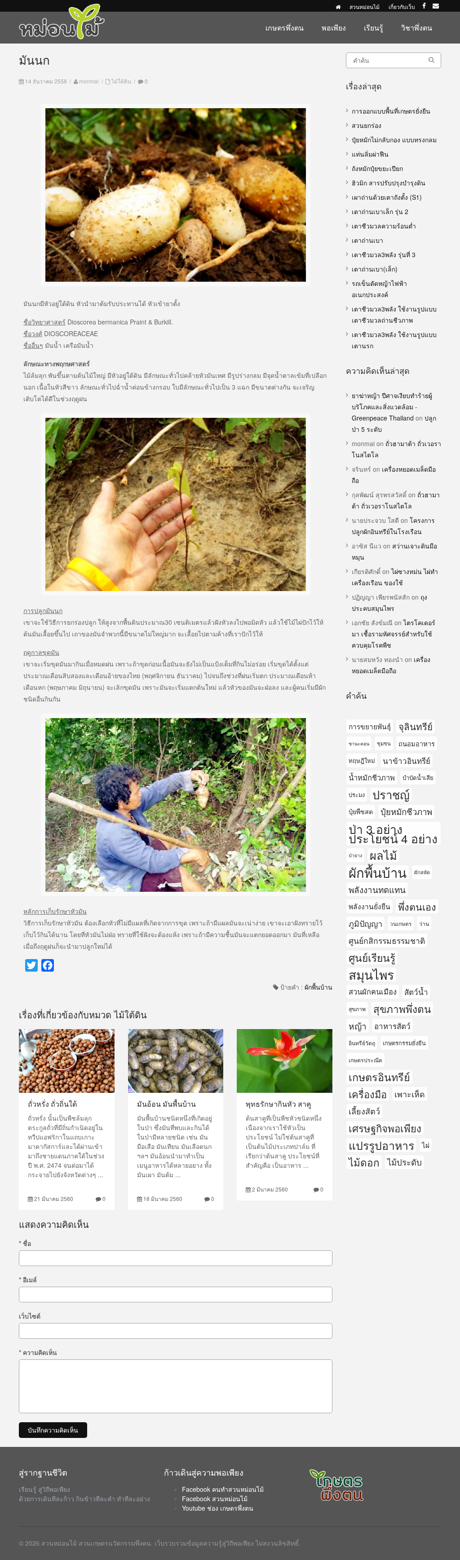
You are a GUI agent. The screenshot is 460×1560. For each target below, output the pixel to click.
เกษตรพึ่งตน (284, 27)
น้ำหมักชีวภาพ (372, 777)
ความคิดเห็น (38, 1352)
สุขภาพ (357, 1008)
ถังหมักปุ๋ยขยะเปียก (377, 168)
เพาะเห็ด (409, 1094)
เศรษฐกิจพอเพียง (385, 1128)
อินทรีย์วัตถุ (362, 1043)
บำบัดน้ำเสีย (417, 777)
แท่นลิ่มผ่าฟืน (370, 153)
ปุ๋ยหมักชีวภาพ (406, 811)
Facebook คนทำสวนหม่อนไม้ (223, 1489)
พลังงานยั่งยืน (369, 906)
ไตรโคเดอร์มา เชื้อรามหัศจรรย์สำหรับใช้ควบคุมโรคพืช (393, 633)
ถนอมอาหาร (416, 743)
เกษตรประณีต (365, 1060)
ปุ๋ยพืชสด (361, 811)
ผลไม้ (383, 855)
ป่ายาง (355, 855)
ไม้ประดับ (404, 1162)
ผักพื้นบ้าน (318, 986)
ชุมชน (384, 743)
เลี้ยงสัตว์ (364, 1111)
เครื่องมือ (368, 1094)
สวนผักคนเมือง (373, 991)
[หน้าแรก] (338, 6)
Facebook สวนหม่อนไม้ (215, 1498)
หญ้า (358, 1026)
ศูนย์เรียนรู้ (372, 957)
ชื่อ (25, 1243)
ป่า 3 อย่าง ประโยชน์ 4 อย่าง (393, 833)
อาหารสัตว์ (392, 1025)
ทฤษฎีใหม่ (362, 760)
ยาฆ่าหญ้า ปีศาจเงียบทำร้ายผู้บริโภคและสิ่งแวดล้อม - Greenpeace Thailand (392, 406)
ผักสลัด (422, 872)
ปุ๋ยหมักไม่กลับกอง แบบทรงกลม (394, 139)
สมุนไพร (371, 974)
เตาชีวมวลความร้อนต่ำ (384, 225)
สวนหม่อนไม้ (364, 6)
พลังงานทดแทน (377, 889)
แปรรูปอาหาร (381, 1145)
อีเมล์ (28, 1279)
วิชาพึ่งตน (416, 27)
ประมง (357, 794)
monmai (89, 81)
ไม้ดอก (364, 1162)
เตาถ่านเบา (367, 240)
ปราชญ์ (391, 794)
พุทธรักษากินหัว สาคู (278, 1104)
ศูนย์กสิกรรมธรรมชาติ (387, 940)
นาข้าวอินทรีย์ (406, 760)
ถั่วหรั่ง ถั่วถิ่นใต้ (52, 1104)
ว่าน (424, 923)
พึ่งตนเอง (417, 906)
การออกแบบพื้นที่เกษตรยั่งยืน (391, 110)
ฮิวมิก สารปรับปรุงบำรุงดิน (388, 182)
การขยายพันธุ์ (370, 726)
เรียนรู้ (373, 27)
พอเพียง (334, 27)
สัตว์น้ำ (416, 991)
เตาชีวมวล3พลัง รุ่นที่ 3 (384, 254)
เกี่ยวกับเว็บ (402, 6)
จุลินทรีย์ (415, 726)
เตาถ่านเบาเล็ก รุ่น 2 (380, 211)
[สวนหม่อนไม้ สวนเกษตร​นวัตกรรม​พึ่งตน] (62, 8)
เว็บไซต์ (29, 1315)
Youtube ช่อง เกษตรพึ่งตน (217, 1507)
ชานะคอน (359, 743)
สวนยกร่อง (366, 125)
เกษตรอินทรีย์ (379, 1076)
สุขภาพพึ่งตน (402, 1008)
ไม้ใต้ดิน (121, 81)
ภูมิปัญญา (365, 923)
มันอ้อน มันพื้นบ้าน (166, 1104)
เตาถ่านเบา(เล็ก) (375, 268)
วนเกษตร (400, 923)
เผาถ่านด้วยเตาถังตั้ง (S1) (387, 197)
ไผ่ (425, 1145)
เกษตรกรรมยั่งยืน (404, 1043)
